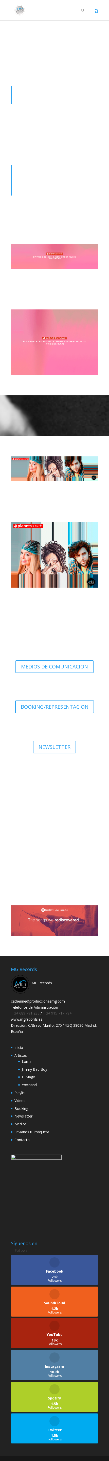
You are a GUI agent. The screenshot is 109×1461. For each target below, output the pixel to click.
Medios (20, 1124)
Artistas (20, 1055)
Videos (19, 1100)
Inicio (18, 1047)
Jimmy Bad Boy (34, 1069)
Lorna (26, 1061)
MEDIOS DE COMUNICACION (54, 666)
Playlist (20, 1092)
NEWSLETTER (54, 746)
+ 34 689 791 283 (26, 1013)
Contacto (22, 1139)
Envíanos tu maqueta (54, 858)
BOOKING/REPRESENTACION (54, 706)
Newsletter (23, 1116)
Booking (21, 1108)
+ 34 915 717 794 (57, 1013)
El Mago (28, 1077)
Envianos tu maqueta (31, 1131)
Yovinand (29, 1084)
